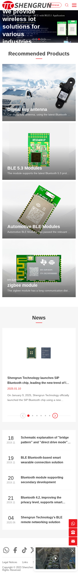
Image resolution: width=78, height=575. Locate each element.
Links (25, 562)
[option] (39, 26)
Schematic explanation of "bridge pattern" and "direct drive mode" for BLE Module (45, 442)
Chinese (54, 4)
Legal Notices (9, 562)
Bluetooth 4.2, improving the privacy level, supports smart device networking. (41, 502)
